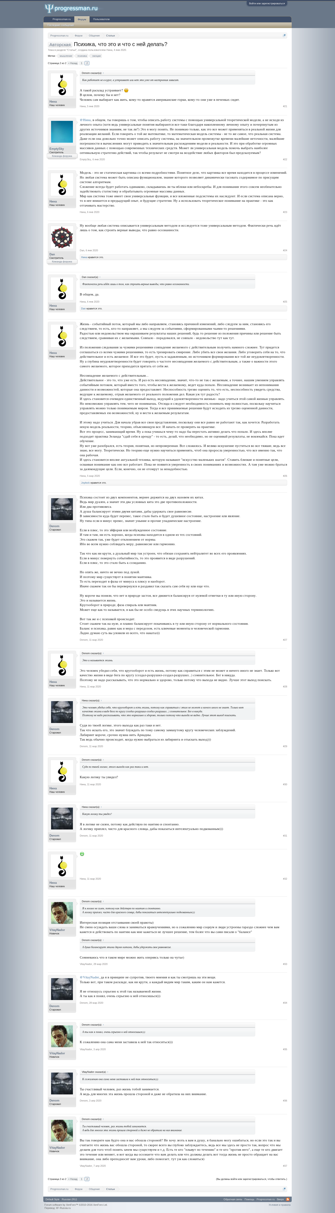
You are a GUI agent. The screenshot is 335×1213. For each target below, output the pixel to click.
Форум (82, 19)
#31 (285, 835)
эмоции (96, 55)
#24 (285, 250)
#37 (285, 1165)
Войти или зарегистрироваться (267, 3)
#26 (285, 475)
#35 (285, 1049)
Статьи (71, 50)
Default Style (52, 1199)
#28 (285, 686)
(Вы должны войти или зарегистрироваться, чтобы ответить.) (251, 1179)
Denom (54, 526)
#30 (285, 784)
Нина (109, 50)
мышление (66, 55)
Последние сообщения (60, 25)
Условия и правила (280, 1204)
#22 (285, 159)
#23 (285, 212)
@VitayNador (89, 977)
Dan (52, 254)
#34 (285, 1002)
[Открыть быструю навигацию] (284, 35)
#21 (285, 106)
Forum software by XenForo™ (76, 1204)
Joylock (85, 482)
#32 (285, 878)
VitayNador (57, 930)
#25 (285, 301)
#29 (285, 746)
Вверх (280, 1199)
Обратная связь (233, 1199)
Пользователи (101, 19)
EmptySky (56, 148)
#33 (285, 964)
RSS (287, 1199)
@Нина (85, 120)
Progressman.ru (62, 19)
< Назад (72, 63)
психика (82, 55)
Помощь (249, 1199)
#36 (285, 1100)
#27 (285, 639)
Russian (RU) (69, 1199)
